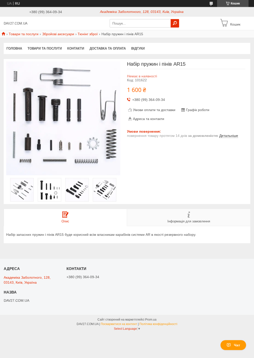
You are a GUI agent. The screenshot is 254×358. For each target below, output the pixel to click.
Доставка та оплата (108, 48)
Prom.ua (151, 319)
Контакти (75, 48)
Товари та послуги (23, 34)
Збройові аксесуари (58, 34)
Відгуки (138, 48)
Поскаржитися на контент (119, 324)
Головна (14, 48)
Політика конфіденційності (158, 324)
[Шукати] (175, 23)
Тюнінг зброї (88, 34)
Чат (237, 345)
